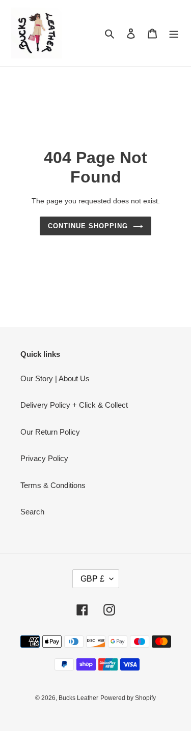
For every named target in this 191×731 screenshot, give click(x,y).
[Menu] (173, 33)
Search (32, 511)
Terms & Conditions (53, 485)
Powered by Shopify (128, 698)
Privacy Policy (44, 458)
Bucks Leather (78, 698)
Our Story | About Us (55, 378)
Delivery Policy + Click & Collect (74, 405)
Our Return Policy (50, 432)
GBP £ (92, 578)
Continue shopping (88, 226)
